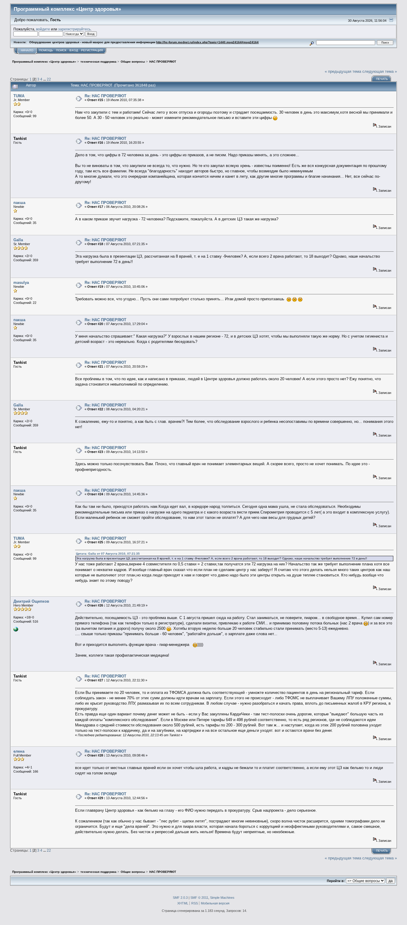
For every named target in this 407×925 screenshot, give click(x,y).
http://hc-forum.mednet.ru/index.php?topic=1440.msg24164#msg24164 (207, 42)
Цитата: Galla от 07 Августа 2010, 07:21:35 (108, 553)
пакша (19, 202)
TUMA (18, 96)
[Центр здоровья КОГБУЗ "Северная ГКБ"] (15, 630)
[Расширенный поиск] (312, 42)
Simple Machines (222, 897)
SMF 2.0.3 (180, 897)
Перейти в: (336, 881)
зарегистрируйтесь (74, 29)
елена (18, 751)
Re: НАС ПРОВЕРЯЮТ (105, 96)
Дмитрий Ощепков (31, 601)
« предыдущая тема (343, 71)
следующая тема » (379, 71)
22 (49, 79)
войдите (43, 29)
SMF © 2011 (199, 897)
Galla (18, 240)
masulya (21, 282)
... (45, 79)
